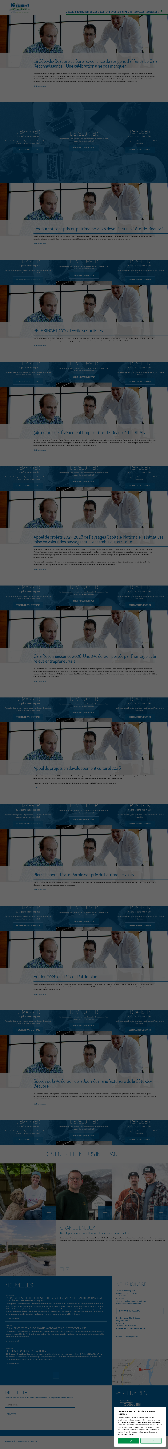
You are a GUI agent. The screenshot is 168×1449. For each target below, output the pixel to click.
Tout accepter (128, 1441)
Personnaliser (151, 1441)
